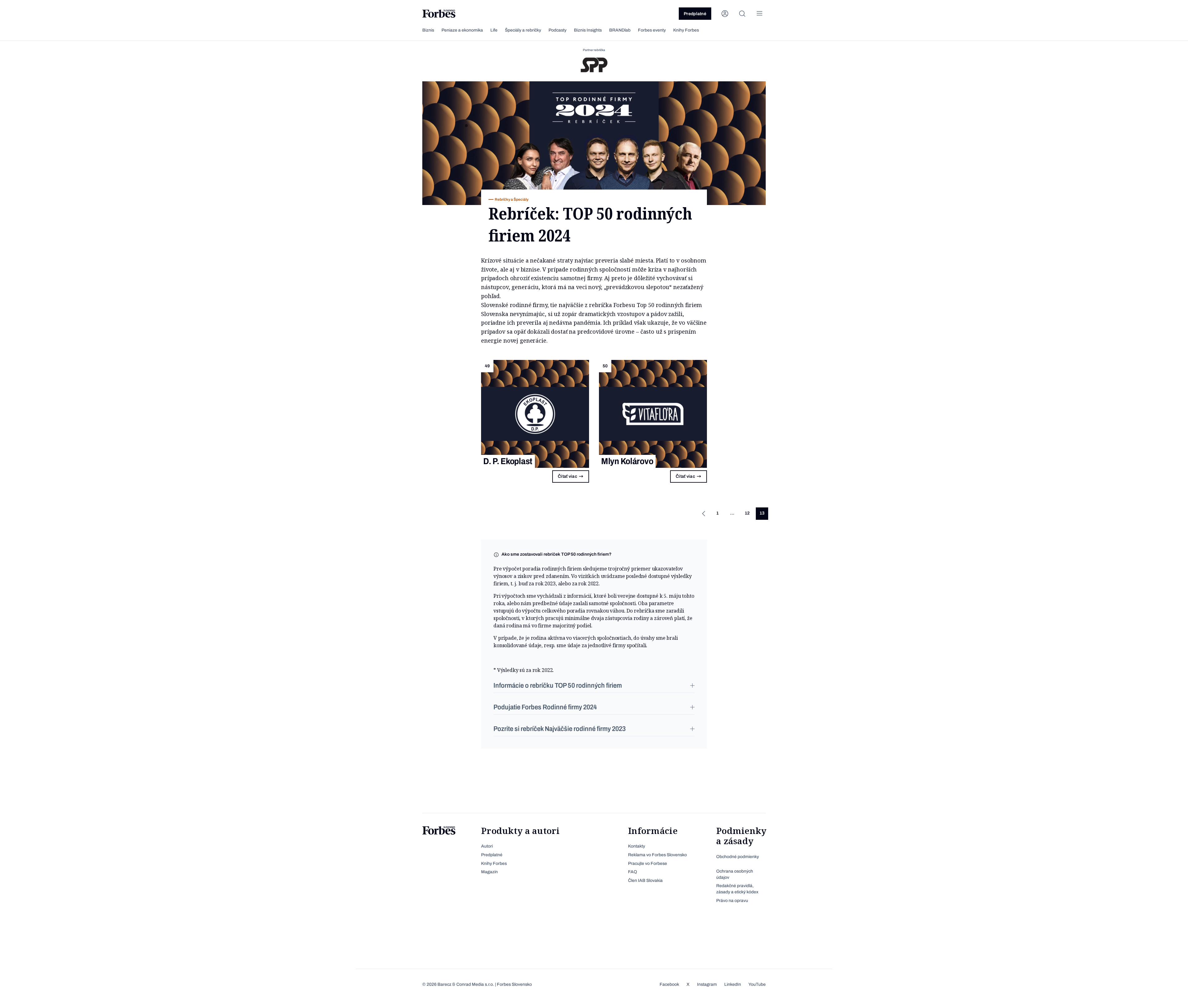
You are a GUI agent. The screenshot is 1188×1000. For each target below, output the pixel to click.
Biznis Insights (588, 30)
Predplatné (695, 13)
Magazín (489, 872)
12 (747, 513)
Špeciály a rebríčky (523, 30)
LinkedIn (732, 984)
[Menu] (759, 13)
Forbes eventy (652, 30)
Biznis (428, 30)
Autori (487, 846)
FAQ (632, 872)
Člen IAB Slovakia (645, 880)
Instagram (707, 984)
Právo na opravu (732, 900)
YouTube (757, 984)
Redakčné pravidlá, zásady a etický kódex (737, 888)
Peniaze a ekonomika (462, 30)
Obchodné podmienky (737, 856)
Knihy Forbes (686, 30)
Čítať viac (567, 476)
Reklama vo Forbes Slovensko (657, 855)
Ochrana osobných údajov (734, 874)
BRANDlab (620, 30)
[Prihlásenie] (725, 13)
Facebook (669, 984)
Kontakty (636, 846)
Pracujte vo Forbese (647, 863)
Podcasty (557, 30)
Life (493, 30)
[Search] (742, 13)
